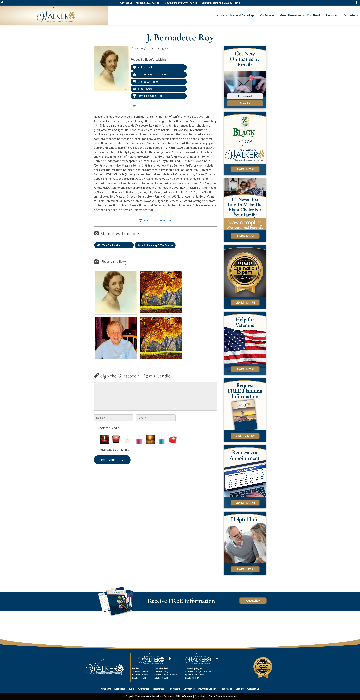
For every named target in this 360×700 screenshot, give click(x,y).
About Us (106, 688)
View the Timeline (111, 245)
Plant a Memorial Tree (150, 95)
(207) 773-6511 (139, 678)
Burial (131, 688)
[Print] (134, 105)
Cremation (144, 688)
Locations (119, 688)
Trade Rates (226, 688)
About (220, 15)
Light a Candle (145, 67)
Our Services (267, 15)
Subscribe (244, 103)
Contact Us (253, 688)
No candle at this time (115, 449)
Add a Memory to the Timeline (152, 74)
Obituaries (349, 15)
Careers (240, 688)
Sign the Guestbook (147, 81)
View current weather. (157, 220)
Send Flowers (145, 88)
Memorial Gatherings (242, 15)
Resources (332, 15)
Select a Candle (109, 428)
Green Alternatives (290, 15)
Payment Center (207, 688)
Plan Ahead (313, 15)
